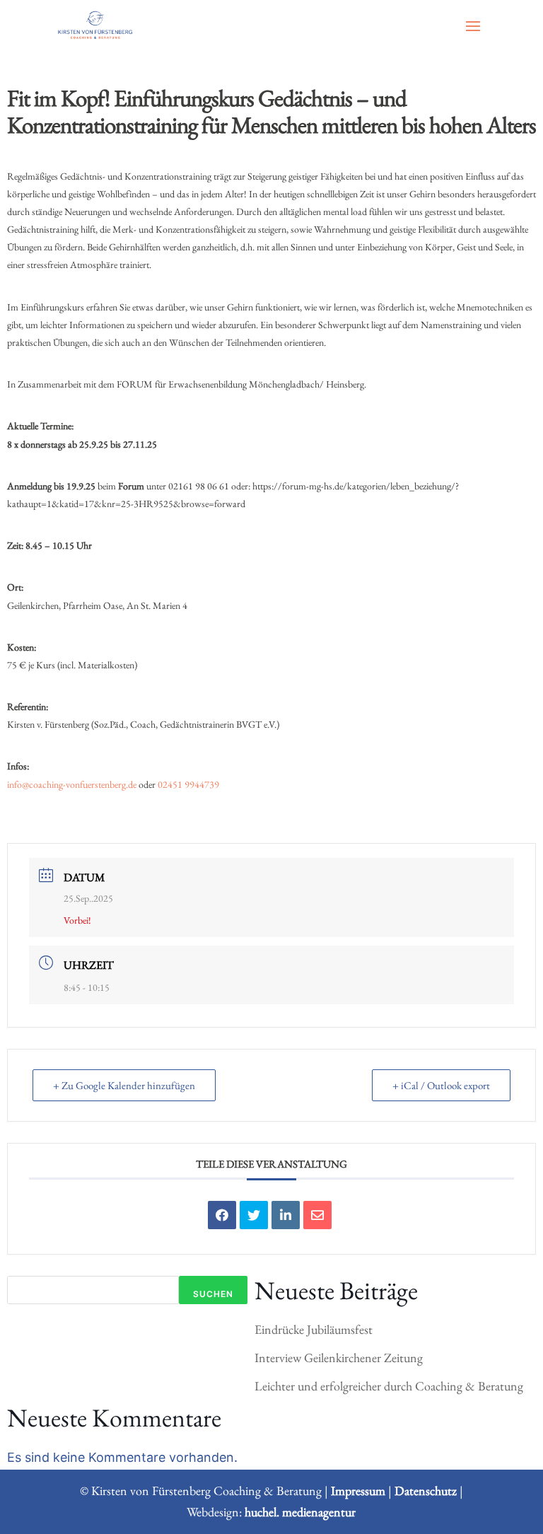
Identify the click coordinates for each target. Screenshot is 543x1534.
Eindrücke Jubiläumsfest (314, 1329)
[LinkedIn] (286, 1215)
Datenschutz (426, 1490)
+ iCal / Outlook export (441, 1085)
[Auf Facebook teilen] (222, 1215)
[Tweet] (254, 1215)
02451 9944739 (188, 784)
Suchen (213, 1294)
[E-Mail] (317, 1215)
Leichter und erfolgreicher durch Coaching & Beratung (389, 1386)
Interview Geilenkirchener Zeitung (339, 1357)
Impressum (358, 1490)
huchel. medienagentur (300, 1512)
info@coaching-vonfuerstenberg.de (71, 784)
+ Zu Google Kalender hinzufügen (124, 1085)
